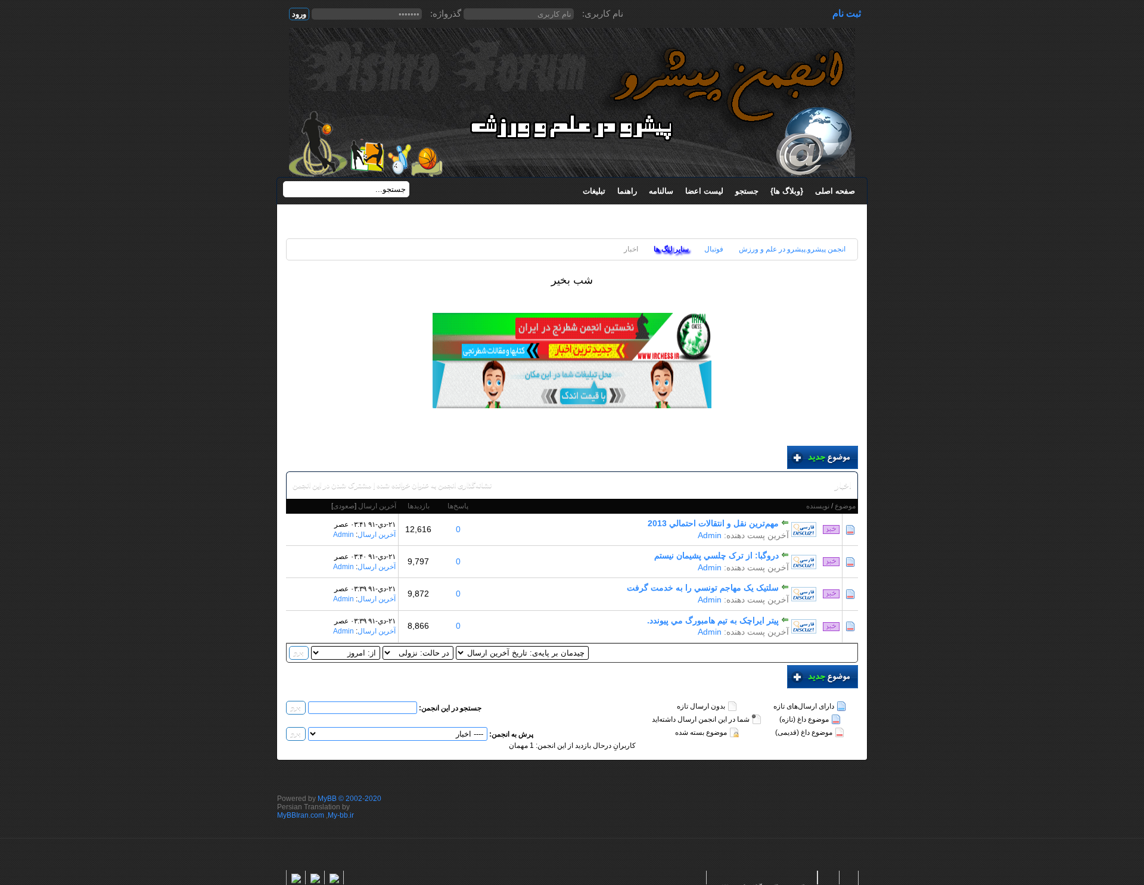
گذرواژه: (445, 13)
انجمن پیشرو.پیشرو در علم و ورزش (792, 249)
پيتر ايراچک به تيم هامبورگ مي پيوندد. (713, 620)
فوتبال (713, 249)
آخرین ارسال (377, 506)
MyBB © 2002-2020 (349, 798)
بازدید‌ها (419, 506)
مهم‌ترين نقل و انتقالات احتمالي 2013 (713, 523)
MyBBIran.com (300, 815)
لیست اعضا (704, 191)
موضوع (845, 506)
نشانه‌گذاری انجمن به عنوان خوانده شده (434, 485)
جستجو (746, 191)
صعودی (344, 506)
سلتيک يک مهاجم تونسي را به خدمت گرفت (703, 587)
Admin (710, 535)
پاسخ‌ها (457, 506)
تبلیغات (594, 191)
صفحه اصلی (835, 191)
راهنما (627, 191)
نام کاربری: (602, 13)
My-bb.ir (341, 815)
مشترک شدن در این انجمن (332, 485)
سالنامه (661, 191)
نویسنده (817, 506)
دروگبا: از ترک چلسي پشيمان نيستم (716, 555)
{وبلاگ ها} (786, 191)
